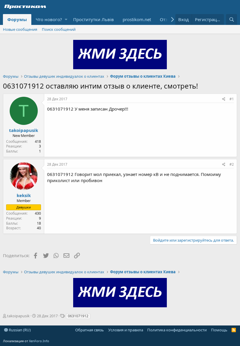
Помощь (219, 330)
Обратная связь (89, 330)
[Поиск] (231, 19)
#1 (231, 98)
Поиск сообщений (59, 29)
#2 (231, 164)
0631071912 (78, 315)
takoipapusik (23, 130)
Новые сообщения (20, 29)
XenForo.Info (39, 341)
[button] (66, 19)
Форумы (17, 19)
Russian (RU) (19, 330)
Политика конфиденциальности (177, 330)
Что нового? (49, 19)
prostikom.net (137, 19)
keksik (24, 195)
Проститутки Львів (93, 19)
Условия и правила (125, 330)
